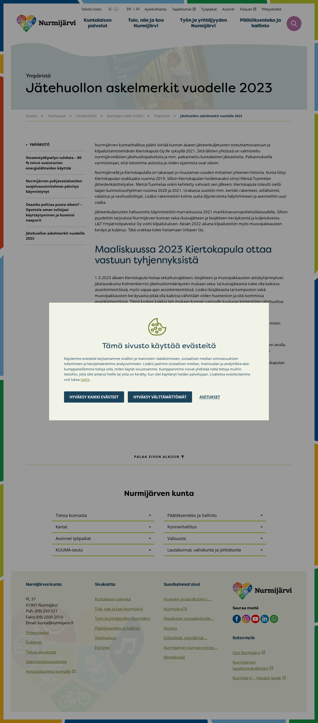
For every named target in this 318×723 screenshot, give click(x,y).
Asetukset (210, 397)
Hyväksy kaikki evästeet (94, 397)
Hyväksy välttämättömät (159, 397)
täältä (85, 379)
